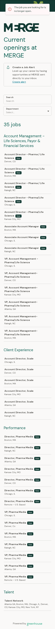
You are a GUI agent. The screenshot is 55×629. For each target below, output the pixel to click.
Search (9, 97)
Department (12, 109)
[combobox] (6, 112)
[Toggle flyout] (48, 111)
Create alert (19, 81)
